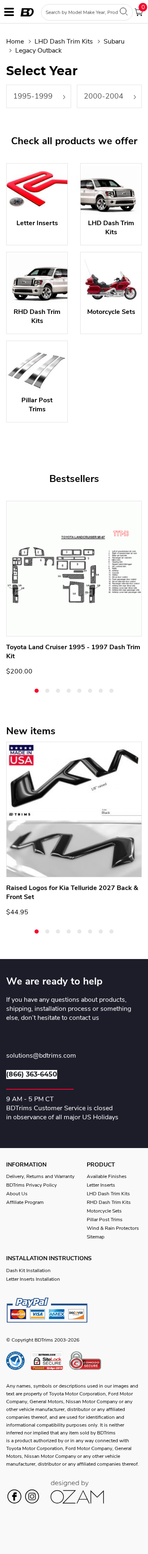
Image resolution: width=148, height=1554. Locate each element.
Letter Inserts (101, 1185)
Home (15, 41)
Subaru (114, 41)
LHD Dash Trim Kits (64, 41)
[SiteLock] (50, 1360)
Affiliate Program (25, 1202)
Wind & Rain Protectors (113, 1228)
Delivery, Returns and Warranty (40, 1176)
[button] (36, 690)
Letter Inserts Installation (33, 1279)
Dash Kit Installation (28, 1270)
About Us (17, 1193)
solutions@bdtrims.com (41, 1056)
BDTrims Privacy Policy (31, 1185)
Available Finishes (107, 1176)
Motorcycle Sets (104, 1211)
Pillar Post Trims (105, 1219)
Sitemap (95, 1237)
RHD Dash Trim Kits (109, 1202)
